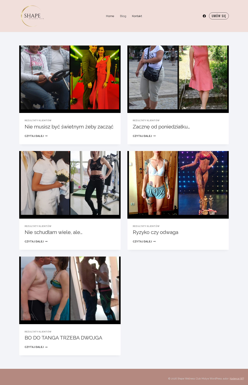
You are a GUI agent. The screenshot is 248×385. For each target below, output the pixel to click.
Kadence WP (237, 378)
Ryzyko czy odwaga (155, 232)
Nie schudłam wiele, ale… (53, 232)
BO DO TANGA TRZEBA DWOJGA (63, 338)
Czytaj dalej (36, 136)
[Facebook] (204, 16)
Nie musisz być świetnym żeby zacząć (69, 127)
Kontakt (137, 16)
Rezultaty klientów (38, 120)
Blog (123, 16)
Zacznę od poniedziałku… (161, 127)
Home (110, 16)
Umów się (219, 16)
